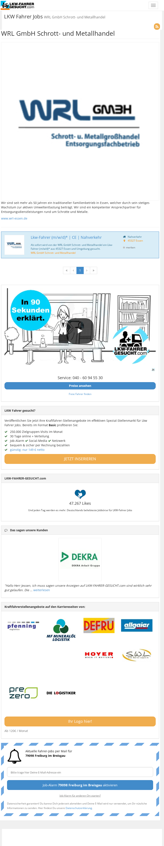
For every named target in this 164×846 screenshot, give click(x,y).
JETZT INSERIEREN (80, 458)
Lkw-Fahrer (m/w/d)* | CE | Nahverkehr (66, 237)
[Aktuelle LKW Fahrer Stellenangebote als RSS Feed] (157, 26)
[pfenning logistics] (23, 625)
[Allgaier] (136, 625)
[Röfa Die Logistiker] (61, 693)
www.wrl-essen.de (14, 218)
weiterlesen (41, 590)
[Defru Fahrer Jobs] (99, 625)
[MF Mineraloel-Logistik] (61, 630)
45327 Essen (135, 240)
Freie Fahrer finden (80, 394)
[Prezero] (23, 693)
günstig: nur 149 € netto (27, 450)
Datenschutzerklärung (79, 808)
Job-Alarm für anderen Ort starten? (80, 795)
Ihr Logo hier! (80, 721)
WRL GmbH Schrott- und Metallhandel (53, 252)
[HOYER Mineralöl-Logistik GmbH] (99, 655)
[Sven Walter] (136, 655)
